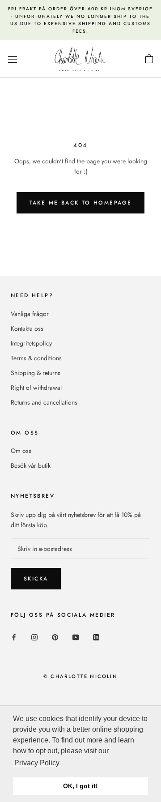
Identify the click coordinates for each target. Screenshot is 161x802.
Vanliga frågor (30, 313)
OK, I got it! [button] (80, 785)
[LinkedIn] (96, 636)
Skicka (36, 579)
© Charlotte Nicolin (80, 676)
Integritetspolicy (31, 343)
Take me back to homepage (81, 203)
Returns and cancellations (44, 402)
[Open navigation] (12, 59)
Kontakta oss (27, 328)
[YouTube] (75, 636)
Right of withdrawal (36, 387)
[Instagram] (34, 636)
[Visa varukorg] (149, 59)
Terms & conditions (36, 358)
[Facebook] (14, 636)
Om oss (21, 450)
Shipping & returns (35, 372)
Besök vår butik (31, 465)
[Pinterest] (55, 636)
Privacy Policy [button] (36, 763)
